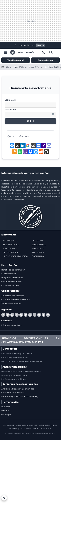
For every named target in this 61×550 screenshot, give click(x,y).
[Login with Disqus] (35, 151)
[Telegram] (21, 315)
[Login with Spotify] (20, 151)
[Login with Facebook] (12, 145)
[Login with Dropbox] (30, 151)
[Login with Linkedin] (22, 145)
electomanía (26, 52)
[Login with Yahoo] (43, 145)
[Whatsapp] (12, 315)
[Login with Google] (27, 145)
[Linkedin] (43, 315)
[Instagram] (30, 315)
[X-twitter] (3, 315)
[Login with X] (17, 145)
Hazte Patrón (9, 265)
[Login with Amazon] (14, 151)
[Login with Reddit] (41, 151)
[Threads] (16, 315)
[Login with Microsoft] (38, 145)
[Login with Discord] (49, 145)
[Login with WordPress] (33, 145)
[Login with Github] (46, 151)
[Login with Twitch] (25, 151)
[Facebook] (7, 315)
